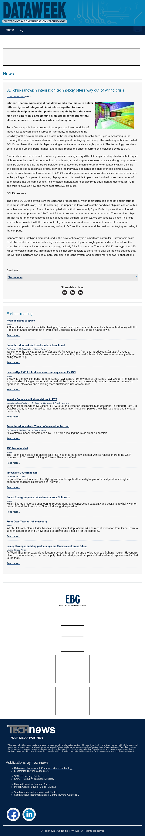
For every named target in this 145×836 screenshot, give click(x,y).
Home (10, 29)
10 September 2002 (16, 96)
